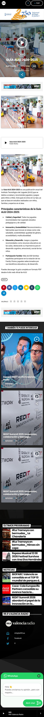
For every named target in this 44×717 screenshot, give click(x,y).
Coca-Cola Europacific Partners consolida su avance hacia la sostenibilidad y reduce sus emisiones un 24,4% (26, 592)
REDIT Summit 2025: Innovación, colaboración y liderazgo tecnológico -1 (20, 494)
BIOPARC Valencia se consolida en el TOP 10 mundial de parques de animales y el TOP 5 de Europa (26, 580)
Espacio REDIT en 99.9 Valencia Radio (19, 378)
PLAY (37, 3)
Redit (6, 430)
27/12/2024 (24, 66)
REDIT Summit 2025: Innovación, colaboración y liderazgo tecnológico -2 (20, 437)
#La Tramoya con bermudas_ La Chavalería (23, 533)
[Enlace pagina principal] (3, 3)
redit (22, 54)
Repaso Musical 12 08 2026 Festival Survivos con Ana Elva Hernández (27, 556)
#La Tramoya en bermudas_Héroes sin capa (26, 545)
